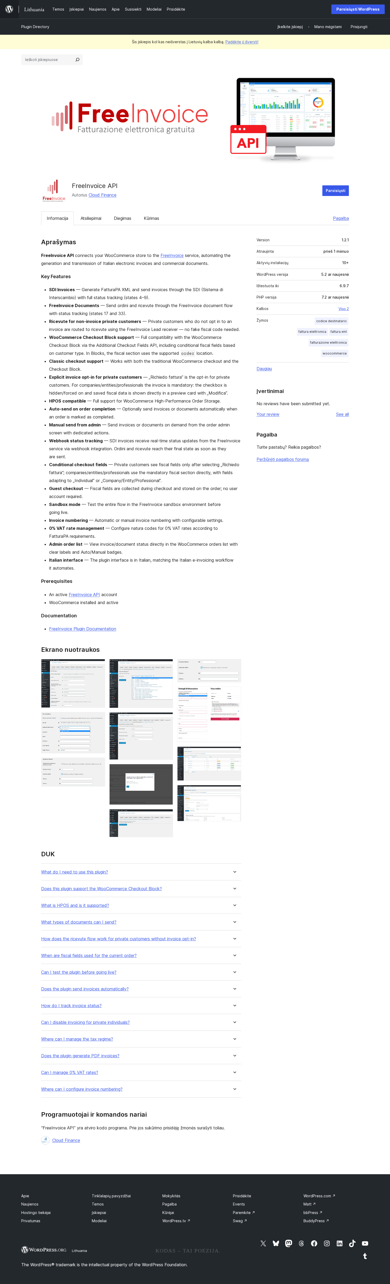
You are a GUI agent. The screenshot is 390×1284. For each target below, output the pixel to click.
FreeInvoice (172, 255)
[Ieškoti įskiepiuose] (77, 59)
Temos (98, 1204)
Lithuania (79, 1250)
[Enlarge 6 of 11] (165, 771)
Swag (240, 1221)
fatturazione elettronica (328, 342)
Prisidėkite (242, 1196)
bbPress (313, 1212)
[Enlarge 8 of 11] (234, 666)
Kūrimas (151, 218)
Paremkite (244, 1212)
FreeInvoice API (84, 594)
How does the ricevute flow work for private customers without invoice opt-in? (118, 938)
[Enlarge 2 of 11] (98, 719)
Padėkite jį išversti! (242, 42)
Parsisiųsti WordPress (358, 9)
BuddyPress (316, 1221)
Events (239, 1204)
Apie (25, 1196)
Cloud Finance (102, 195)
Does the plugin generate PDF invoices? (80, 1055)
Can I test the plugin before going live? (78, 972)
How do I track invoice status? (71, 1005)
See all (342, 414)
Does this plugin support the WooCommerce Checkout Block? (101, 888)
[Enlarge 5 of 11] (165, 719)
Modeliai (99, 1221)
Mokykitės (171, 1196)
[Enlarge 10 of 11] (234, 753)
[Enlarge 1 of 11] (98, 666)
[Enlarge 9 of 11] (234, 693)
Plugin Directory (35, 26)
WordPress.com (320, 1196)
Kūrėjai (168, 1212)
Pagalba (341, 218)
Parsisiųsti (335, 190)
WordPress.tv (176, 1221)
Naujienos (29, 1204)
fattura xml (339, 332)
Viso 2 (344, 309)
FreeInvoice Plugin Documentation (82, 628)
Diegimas (122, 218)
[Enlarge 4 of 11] (165, 666)
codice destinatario (331, 321)
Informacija (57, 218)
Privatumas (30, 1221)
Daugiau (264, 368)
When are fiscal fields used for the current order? (89, 955)
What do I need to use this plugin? (74, 872)
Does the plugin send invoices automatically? (85, 989)
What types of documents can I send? (78, 922)
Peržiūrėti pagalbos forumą (283, 459)
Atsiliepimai (91, 218)
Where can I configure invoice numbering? (82, 1089)
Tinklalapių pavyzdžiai (111, 1196)
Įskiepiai (99, 1212)
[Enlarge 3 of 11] (98, 764)
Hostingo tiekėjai (36, 1212)
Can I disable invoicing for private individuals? (85, 1022)
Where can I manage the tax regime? (77, 1039)
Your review (268, 414)
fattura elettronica (312, 332)
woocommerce (335, 353)
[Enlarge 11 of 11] (234, 792)
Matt (310, 1204)
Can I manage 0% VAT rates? (69, 1072)
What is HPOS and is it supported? (75, 905)
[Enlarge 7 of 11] (165, 816)
